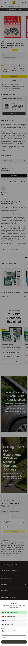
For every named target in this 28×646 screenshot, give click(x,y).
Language (3, 634)
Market (2, 628)
